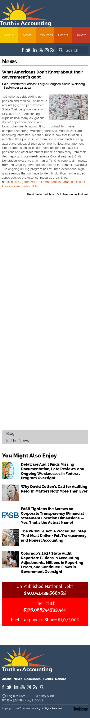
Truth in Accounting (29, 708)
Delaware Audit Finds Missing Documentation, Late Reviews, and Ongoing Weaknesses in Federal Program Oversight (52, 471)
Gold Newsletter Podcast (72, 194)
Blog (10, 433)
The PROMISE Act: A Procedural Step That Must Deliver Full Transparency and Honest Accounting (53, 535)
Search (61, 50)
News (27, 35)
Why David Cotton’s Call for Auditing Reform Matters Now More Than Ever (54, 489)
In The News (17, 440)
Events (63, 35)
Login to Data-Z (17, 696)
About (9, 35)
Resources (45, 35)
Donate (81, 35)
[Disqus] (45, 261)
